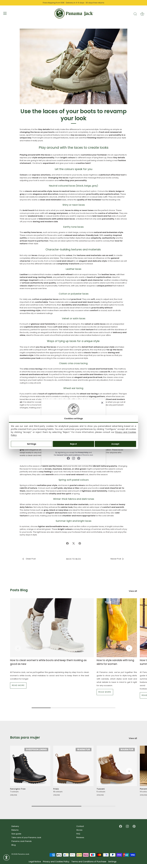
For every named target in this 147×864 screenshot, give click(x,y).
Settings (31, 443)
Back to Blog (73, 559)
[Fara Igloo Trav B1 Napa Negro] (30, 766)
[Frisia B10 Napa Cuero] (73, 766)
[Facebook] (68, 458)
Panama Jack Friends (21, 841)
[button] (18, 648)
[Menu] (5, 13)
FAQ (78, 833)
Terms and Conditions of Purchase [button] (88, 861)
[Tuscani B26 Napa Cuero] (117, 766)
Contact (80, 826)
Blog (13, 845)
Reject (73, 443)
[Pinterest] (78, 458)
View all (133, 591)
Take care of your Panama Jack (26, 837)
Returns (15, 830)
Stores (79, 830)
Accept (115, 443)
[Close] (102, 402)
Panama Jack (23, 854)
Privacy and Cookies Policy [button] (56, 861)
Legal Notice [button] (35, 861)
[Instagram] (73, 458)
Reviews (80, 837)
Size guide (16, 833)
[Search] (135, 14)
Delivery (15, 826)
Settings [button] (112, 861)
